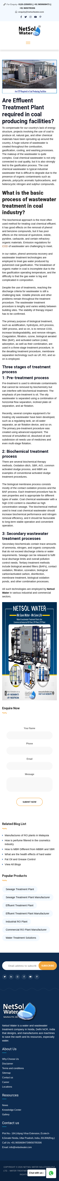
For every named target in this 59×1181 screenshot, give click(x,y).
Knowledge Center (11, 1110)
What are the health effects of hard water (28, 854)
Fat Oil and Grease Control (20, 859)
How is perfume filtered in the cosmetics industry (27, 842)
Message (29, 774)
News (5, 1105)
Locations (7, 1087)
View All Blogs (13, 864)
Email (30, 759)
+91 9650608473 (42, 4)
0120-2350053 (25, 4)
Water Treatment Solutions (21, 937)
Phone (29, 743)
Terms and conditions (13, 1068)
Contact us (7, 1077)
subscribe (47, 965)
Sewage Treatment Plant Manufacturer (28, 897)
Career (5, 1082)
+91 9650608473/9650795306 (26, 1142)
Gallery (5, 1114)
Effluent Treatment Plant (19, 905)
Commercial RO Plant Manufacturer (26, 929)
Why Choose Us (10, 1059)
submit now (29, 801)
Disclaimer (7, 1063)
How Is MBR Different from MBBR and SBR (30, 849)
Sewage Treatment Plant (20, 889)
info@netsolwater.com (20, 1147)
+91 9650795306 (27, 8)
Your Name (29, 728)
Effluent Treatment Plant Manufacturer (27, 913)
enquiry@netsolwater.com (31, 12)
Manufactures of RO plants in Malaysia (27, 835)
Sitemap (6, 1073)
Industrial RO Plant (16, 921)
